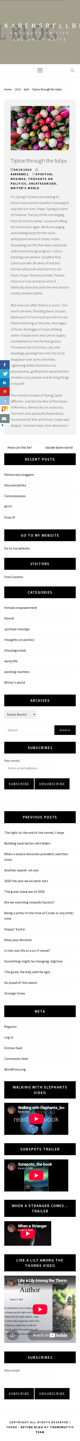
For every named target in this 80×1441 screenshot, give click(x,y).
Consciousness (15, 496)
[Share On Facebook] (5, 364)
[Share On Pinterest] (5, 391)
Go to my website (17, 548)
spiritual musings (17, 629)
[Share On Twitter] (5, 373)
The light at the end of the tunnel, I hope (34, 832)
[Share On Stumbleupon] (5, 409)
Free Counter (13, 577)
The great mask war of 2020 (24, 891)
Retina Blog (32, 1427)
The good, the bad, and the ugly (27, 972)
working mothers (17, 672)
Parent (9, 618)
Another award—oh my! (21, 870)
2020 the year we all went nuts (26, 881)
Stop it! (9, 517)
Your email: (12, 760)
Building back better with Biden (27, 843)
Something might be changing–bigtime (33, 961)
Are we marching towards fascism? (29, 902)
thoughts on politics (19, 640)
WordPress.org (15, 1069)
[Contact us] (5, 418)
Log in (8, 1037)
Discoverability (15, 485)
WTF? (8, 506)
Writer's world (25, 188)
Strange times (14, 993)
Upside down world (59, 447)
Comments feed (16, 1058)
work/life (11, 661)
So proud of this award (20, 982)
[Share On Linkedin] (5, 382)
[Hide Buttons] (2, 426)
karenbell (20, 174)
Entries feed (13, 1048)
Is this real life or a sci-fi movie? (27, 950)
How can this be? (19, 447)
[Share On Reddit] (5, 400)
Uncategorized (42, 183)
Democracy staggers (19, 474)
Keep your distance (18, 940)
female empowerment (20, 607)
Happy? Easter (14, 929)
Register (10, 1026)
